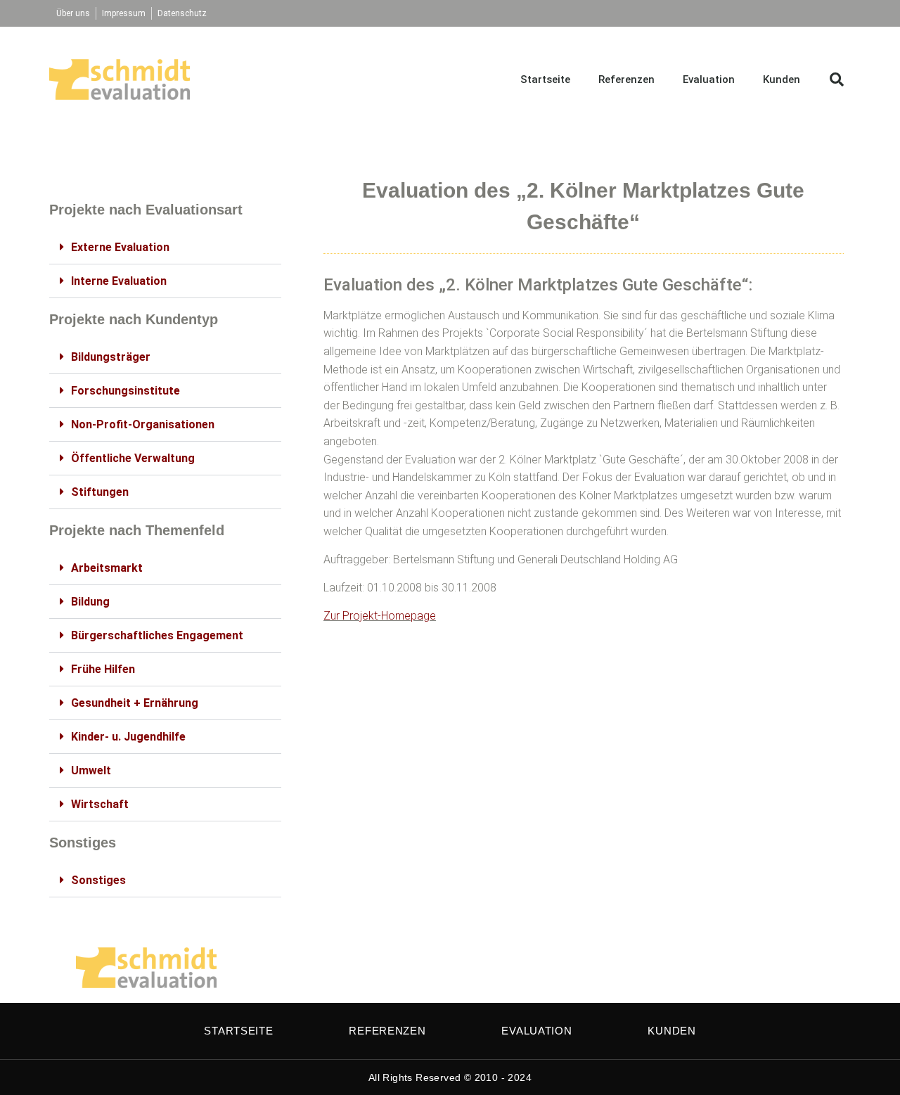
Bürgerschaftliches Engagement (157, 635)
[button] (837, 79)
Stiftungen (100, 492)
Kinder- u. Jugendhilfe (128, 736)
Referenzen (626, 79)
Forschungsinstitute (125, 390)
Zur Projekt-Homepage (379, 615)
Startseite (545, 79)
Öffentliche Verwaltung (133, 458)
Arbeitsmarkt (107, 568)
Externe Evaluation (120, 247)
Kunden (781, 79)
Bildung (90, 601)
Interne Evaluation (119, 281)
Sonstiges (98, 880)
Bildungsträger (110, 357)
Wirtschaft (100, 804)
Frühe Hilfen (103, 669)
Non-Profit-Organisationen (142, 424)
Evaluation (709, 79)
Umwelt (91, 770)
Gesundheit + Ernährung (134, 703)
